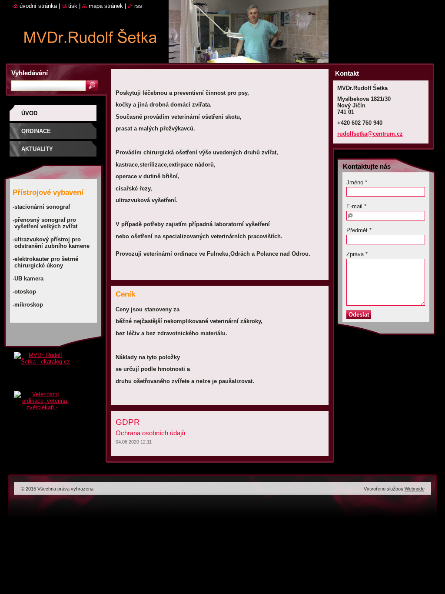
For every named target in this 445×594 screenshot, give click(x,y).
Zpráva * (357, 254)
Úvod (29, 113)
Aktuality (37, 149)
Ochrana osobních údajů (150, 433)
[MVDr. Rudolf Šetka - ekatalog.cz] (42, 371)
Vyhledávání (29, 73)
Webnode (415, 488)
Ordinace (36, 131)
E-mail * (356, 206)
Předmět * (359, 230)
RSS (138, 6)
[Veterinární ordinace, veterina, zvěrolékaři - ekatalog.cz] (42, 399)
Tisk (72, 6)
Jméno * (356, 182)
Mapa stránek (106, 6)
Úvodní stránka (38, 6)
